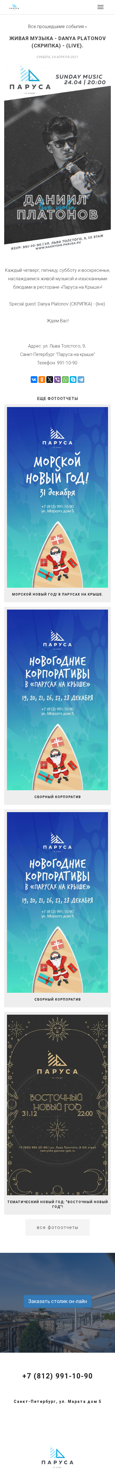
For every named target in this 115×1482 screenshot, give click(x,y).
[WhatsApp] (65, 379)
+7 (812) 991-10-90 (57, 1376)
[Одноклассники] (42, 379)
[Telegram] (81, 379)
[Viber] (57, 379)
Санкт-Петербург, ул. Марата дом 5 (58, 1401)
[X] (49, 379)
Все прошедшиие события (56, 26)
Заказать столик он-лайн (57, 1301)
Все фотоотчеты (57, 1227)
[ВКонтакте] (34, 379)
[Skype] (73, 379)
